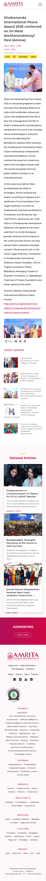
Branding (35, 819)
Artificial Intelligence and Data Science (22, 723)
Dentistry (13, 733)
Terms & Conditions (34, 874)
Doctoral (31, 768)
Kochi (28, 836)
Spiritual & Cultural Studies (22, 747)
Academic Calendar (20, 819)
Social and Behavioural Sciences (22, 751)
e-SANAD (14, 823)
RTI (24, 874)
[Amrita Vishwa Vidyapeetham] (13, 4)
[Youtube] (26, 679)
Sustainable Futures (23, 754)
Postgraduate (30, 764)
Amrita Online (23, 775)
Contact (34, 674)
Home (6, 49)
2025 (7, 57)
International (12, 771)
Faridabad (23, 840)
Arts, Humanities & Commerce (22, 716)
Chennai (7, 836)
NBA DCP (16, 853)
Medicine (34, 737)
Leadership (34, 802)
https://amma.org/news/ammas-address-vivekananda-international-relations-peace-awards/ (22, 308)
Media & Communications (17, 737)
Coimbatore (19, 836)
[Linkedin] (31, 679)
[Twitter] (20, 679)
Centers (10, 788)
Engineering (24, 733)
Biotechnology (11, 730)
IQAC (8, 853)
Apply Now (23, 635)
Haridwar (34, 840)
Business (23, 730)
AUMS (7, 819)
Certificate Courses (28, 771)
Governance (29, 806)
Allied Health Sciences (16, 726)
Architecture (12, 719)
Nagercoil (12, 840)
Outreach (30, 669)
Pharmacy (34, 740)
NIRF (25, 853)
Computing (34, 730)
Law (33, 733)
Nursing (24, 740)
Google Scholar (23, 788)
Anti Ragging (18, 669)
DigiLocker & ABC (28, 823)
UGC (32, 853)
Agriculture (22, 713)
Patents (11, 792)
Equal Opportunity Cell (13, 874)
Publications (32, 792)
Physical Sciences (16, 744)
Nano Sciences (12, 740)
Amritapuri (23, 57)
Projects (21, 792)
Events (19, 674)
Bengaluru (33, 833)
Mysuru (37, 836)
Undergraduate (14, 764)
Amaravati (22, 833)
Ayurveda (33, 726)
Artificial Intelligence (28, 719)
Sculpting (31, 744)
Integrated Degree (17, 768)
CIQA (38, 853)
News (13, 49)
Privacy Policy (18, 871)
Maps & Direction (28, 665)
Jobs (26, 674)
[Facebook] (14, 679)
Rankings (9, 802)
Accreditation (21, 802)
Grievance (29, 871)
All (14, 57)
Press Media (16, 806)
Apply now (13, 665)
